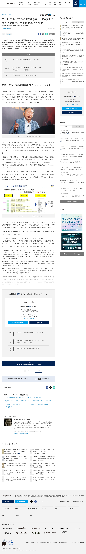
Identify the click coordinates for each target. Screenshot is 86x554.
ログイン (40, 322)
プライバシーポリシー (74, 542)
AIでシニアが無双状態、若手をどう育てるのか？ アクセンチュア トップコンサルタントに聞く (44, 479)
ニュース (44, 3)
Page (7, 68)
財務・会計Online (37, 3)
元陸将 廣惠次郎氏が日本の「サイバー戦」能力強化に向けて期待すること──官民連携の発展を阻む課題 (15, 458)
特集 (60, 3)
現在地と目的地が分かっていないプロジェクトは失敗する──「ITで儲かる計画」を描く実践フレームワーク (72, 139)
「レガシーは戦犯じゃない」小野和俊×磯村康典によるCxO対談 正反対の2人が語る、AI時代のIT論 (15, 479)
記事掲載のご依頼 (64, 501)
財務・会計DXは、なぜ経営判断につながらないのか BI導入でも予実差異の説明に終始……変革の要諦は (44, 472)
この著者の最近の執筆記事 (21, 433)
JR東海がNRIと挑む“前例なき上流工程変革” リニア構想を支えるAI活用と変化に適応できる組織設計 (44, 465)
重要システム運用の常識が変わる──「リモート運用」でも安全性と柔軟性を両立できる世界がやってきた (72, 175)
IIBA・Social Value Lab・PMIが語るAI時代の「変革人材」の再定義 (23, 397)
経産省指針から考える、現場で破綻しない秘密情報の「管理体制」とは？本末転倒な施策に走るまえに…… (15, 451)
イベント (55, 3)
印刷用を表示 (7, 387)
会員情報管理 (43, 542)
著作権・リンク (34, 542)
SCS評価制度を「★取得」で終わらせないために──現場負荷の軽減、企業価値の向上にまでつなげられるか (44, 458)
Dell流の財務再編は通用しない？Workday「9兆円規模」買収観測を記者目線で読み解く (15, 465)
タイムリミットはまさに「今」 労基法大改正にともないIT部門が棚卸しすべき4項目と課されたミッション (72, 196)
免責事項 (49, 542)
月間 (78, 22)
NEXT (38, 371)
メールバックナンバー (29, 318)
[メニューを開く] (2, 3)
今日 (66, 22)
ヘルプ (27, 542)
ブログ (30, 515)
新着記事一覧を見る (72, 201)
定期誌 (17, 515)
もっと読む (7, 408)
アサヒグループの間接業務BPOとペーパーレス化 (26, 60)
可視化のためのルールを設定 (21, 70)
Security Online (21, 3)
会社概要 (55, 542)
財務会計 (9, 34)
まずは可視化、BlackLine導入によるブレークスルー (27, 67)
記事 (50, 3)
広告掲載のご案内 (78, 501)
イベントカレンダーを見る (73, 254)
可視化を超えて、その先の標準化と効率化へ (25, 75)
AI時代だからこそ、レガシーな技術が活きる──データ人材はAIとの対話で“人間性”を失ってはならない (15, 472)
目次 (28, 54)
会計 (4, 34)
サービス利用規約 (63, 542)
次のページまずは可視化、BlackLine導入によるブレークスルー (29, 363)
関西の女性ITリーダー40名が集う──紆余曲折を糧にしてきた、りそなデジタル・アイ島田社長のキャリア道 (44, 451)
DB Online (29, 3)
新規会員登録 (18, 322)
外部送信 (82, 542)
